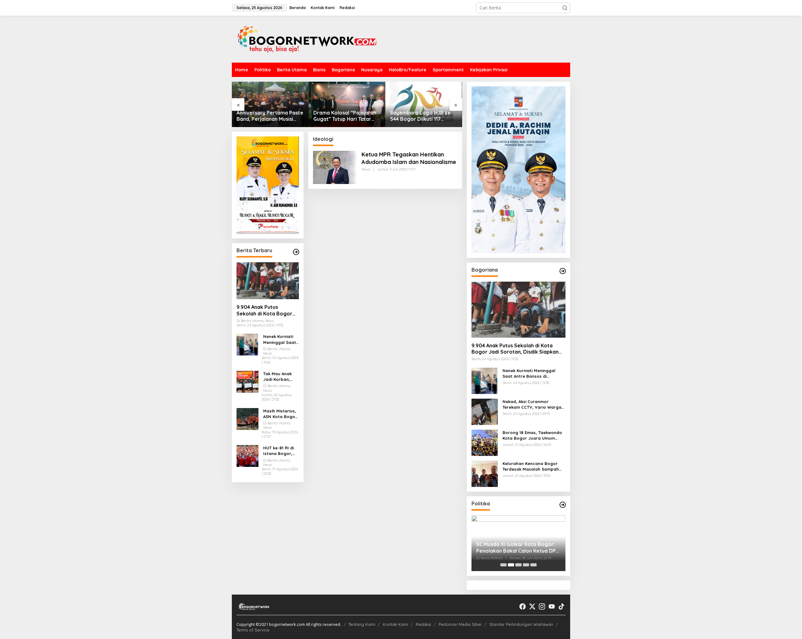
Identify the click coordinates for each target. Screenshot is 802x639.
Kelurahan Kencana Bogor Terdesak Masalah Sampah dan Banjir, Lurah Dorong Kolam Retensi (531, 466)
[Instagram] (542, 606)
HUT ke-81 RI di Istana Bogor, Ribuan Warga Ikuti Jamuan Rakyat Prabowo (280, 450)
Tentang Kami (361, 624)
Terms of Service (253, 629)
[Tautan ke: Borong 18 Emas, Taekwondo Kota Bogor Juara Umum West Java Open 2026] (484, 442)
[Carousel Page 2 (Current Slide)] (511, 564)
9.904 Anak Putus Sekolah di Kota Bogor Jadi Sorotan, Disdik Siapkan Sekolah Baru (264, 310)
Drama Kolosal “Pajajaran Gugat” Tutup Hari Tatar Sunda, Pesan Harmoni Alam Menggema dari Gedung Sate (344, 116)
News (366, 169)
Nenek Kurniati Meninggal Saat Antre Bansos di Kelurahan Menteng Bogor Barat (279, 339)
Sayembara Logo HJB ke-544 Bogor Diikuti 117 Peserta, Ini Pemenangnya (421, 116)
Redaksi (423, 624)
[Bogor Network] (307, 39)
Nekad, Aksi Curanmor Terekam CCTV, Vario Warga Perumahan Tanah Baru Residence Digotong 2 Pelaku (533, 404)
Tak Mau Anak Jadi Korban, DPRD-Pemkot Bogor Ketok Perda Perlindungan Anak (277, 376)
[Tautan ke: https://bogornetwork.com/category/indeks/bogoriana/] (562, 271)
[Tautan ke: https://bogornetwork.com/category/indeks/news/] (562, 505)
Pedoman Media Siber (460, 624)
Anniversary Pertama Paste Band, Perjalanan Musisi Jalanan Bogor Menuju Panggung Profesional (270, 116)
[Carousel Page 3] (518, 564)
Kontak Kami (395, 624)
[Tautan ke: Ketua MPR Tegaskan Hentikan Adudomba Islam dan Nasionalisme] (335, 167)
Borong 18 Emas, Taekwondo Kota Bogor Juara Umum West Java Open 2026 (532, 435)
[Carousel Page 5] (533, 564)
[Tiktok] (561, 606)
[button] (565, 8)
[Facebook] (522, 606)
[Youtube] (552, 606)
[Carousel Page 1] (503, 564)
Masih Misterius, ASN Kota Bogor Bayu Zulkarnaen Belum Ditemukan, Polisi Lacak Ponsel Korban (280, 413)
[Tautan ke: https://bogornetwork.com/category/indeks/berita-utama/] (296, 252)
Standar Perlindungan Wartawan (521, 624)
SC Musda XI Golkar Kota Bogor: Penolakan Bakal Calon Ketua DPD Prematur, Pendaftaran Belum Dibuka (518, 547)
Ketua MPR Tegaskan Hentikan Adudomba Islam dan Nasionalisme (409, 158)
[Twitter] (532, 606)
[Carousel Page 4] (526, 564)
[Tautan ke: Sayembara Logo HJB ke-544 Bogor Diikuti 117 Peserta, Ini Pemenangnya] (423, 104)
